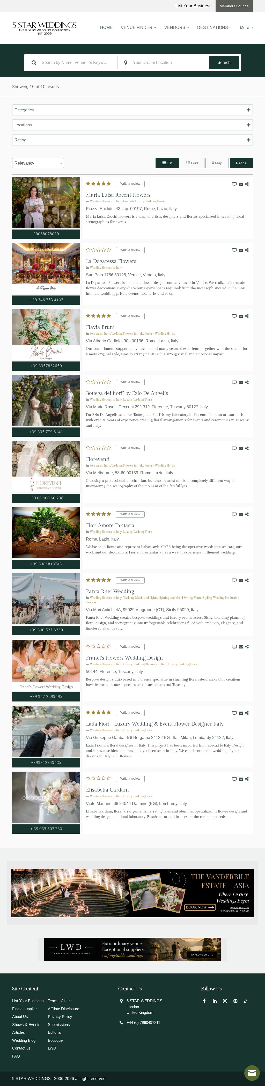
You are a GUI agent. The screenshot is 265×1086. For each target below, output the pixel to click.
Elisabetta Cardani (107, 790)
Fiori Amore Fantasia (110, 525)
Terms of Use (59, 1001)
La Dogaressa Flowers (111, 261)
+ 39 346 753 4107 (46, 300)
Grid (194, 163)
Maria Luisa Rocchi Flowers (118, 195)
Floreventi (97, 459)
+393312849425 (46, 762)
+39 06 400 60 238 (46, 498)
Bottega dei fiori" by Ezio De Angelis (127, 393)
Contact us (21, 1048)
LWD (52, 1048)
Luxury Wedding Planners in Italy (145, 664)
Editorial (54, 1032)
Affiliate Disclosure (63, 1009)
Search (224, 62)
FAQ (16, 1056)
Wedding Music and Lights (140, 598)
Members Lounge (234, 6)
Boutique (55, 1040)
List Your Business (193, 6)
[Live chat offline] (252, 1073)
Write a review (130, 184)
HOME (106, 27)
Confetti (128, 201)
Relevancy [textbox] (24, 163)
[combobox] (38, 163)
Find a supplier (24, 1009)
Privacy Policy (60, 1016)
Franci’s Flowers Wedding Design (124, 658)
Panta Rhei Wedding (110, 591)
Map (218, 163)
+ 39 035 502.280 (46, 828)
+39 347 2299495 (46, 696)
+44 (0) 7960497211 (143, 1022)
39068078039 (46, 234)
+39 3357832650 (46, 366)
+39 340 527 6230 (46, 630)
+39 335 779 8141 (46, 432)
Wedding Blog (23, 1040)
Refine (241, 163)
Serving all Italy (100, 333)
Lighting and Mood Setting (176, 598)
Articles (18, 1032)
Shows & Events (26, 1024)
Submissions (59, 1024)
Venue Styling (203, 598)
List (169, 163)
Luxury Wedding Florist (150, 201)
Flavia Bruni (100, 327)
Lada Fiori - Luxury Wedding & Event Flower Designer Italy (155, 724)
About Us (20, 1016)
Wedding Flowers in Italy (106, 201)
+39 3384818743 (46, 564)
